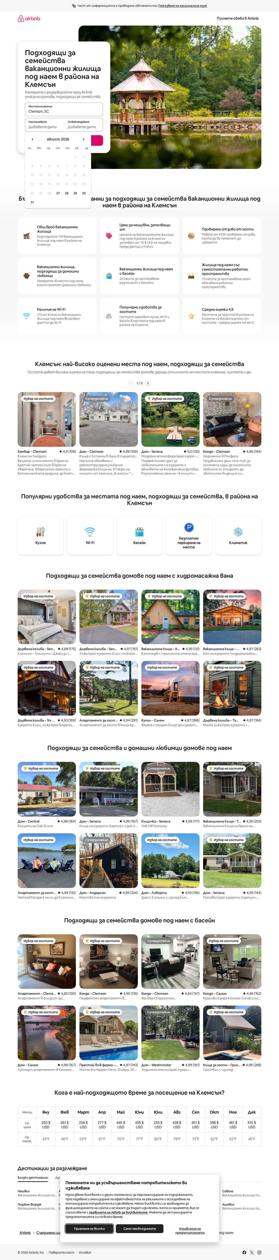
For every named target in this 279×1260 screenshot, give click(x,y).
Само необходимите (139, 1229)
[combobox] (63, 111)
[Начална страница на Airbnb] (29, 18)
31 (32, 202)
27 (58, 193)
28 (66, 193)
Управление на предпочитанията (189, 1231)
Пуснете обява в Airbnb (238, 18)
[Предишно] (131, 383)
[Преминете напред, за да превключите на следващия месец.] (83, 139)
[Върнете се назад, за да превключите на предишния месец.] (32, 139)
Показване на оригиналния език (182, 6)
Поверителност (62, 1252)
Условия (85, 1252)
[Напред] (147, 383)
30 (84, 193)
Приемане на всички (89, 1229)
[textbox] (44, 126)
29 (75, 193)
